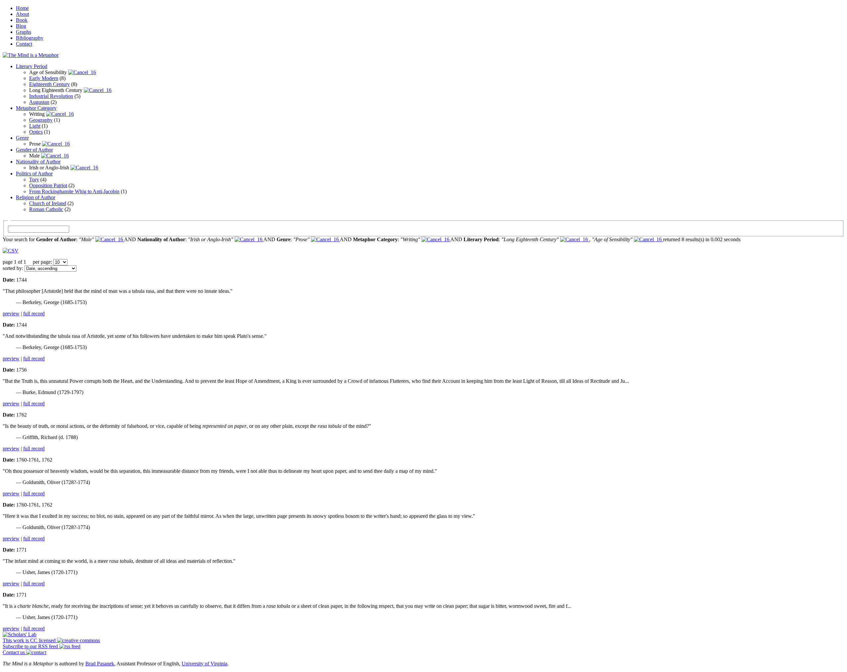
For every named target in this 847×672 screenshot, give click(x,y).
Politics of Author (34, 173)
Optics (36, 132)
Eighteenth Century (49, 84)
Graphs (23, 32)
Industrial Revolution (51, 96)
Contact (24, 44)
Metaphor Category (36, 108)
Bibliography (29, 38)
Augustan (39, 102)
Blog (21, 26)
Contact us (14, 652)
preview (11, 313)
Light (34, 126)
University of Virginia (204, 663)
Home (22, 8)
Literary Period (31, 66)
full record (34, 313)
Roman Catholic (46, 209)
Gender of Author (34, 150)
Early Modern (43, 78)
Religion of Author (35, 197)
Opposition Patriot (48, 185)
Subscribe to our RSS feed (31, 646)
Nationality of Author (38, 161)
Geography (41, 120)
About (22, 14)
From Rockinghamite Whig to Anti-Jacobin (74, 191)
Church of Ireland (47, 203)
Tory (34, 179)
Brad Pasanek (99, 663)
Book (21, 20)
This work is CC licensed (30, 640)
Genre (22, 138)
